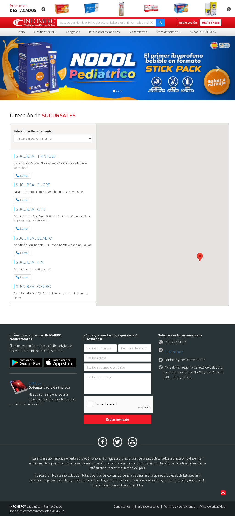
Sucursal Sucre (33, 185)
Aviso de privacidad (212, 506)
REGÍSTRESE (210, 22)
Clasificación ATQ (45, 32)
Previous (43, 9)
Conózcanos (122, 506)
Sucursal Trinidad (36, 156)
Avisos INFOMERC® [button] (202, 32)
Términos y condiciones (179, 506)
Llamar (24, 175)
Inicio (21, 32)
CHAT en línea (174, 352)
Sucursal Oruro (33, 286)
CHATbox (34, 383)
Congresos (73, 32)
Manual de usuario (147, 506)
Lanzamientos (138, 32)
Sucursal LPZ (30, 262)
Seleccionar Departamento (33, 131)
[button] (17, 68)
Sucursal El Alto (34, 238)
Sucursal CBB (30, 209)
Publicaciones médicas (104, 32)
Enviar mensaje (117, 419)
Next (229, 9)
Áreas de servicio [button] (167, 32)
